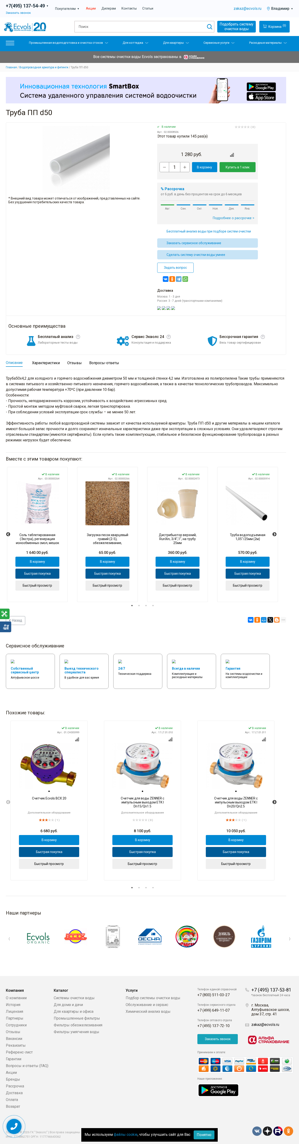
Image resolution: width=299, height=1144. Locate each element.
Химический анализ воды (148, 1011)
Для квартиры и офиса (73, 1011)
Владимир (282, 8)
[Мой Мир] (264, 620)
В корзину (204, 167)
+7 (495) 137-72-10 (213, 1026)
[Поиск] (209, 27)
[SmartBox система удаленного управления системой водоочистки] (146, 90)
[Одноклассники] (172, 279)
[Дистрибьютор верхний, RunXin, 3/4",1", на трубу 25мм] (177, 503)
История (13, 1004)
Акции (91, 9)
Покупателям (67, 9)
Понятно (204, 1135)
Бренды (13, 1079)
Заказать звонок (18, 13)
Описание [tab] (14, 362)
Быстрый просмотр (37, 585)
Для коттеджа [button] (133, 42)
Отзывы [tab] (74, 363)
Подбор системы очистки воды (153, 998)
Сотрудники (16, 1025)
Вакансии (14, 1038)
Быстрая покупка (37, 573)
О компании (16, 998)
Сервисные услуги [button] (216, 42)
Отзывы (13, 1032)
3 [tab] (146, 605)
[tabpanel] (37, 534)
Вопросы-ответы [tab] (104, 363)
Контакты (129, 9)
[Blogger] (277, 620)
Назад (16, 620)
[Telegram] (179, 279)
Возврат (13, 1106)
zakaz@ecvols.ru (247, 8)
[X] (270, 620)
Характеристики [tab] (46, 363)
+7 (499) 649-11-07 (213, 1010)
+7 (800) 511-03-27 (213, 995)
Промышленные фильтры (77, 1018)
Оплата (12, 1099)
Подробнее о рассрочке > (233, 218)
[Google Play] (218, 1090)
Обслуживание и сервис (147, 1004)
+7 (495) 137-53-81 (271, 990)
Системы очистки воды (74, 998)
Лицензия (14, 1011)
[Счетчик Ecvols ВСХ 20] (49, 766)
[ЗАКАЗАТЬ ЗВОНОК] (14, 1126)
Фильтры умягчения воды (76, 1032)
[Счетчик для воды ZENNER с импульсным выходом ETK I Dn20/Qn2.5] (236, 766)
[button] (10, 44)
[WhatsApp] (185, 279)
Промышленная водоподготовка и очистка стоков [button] (66, 42)
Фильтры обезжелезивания (78, 1025)
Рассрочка (15, 1086)
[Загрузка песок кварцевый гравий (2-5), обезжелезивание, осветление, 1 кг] (107, 503)
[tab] (49, 791)
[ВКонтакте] (165, 279)
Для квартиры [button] (173, 42)
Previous (8, 534)
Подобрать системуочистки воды (236, 26)
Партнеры (14, 1018)
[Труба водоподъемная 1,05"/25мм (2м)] (248, 503)
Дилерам (108, 9)
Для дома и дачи (68, 1004)
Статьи (147, 9)
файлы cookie (126, 1134)
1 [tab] (132, 605)
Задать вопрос (175, 267)
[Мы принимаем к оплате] (245, 1065)
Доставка (14, 1093)
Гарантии (13, 1059)
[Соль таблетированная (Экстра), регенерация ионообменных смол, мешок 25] (37, 503)
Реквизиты (16, 1045)
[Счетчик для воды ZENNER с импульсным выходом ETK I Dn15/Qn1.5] (142, 766)
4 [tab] (153, 605)
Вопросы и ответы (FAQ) (27, 1066)
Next (274, 534)
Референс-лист (19, 1052)
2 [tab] (139, 605)
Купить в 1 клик (237, 167)
